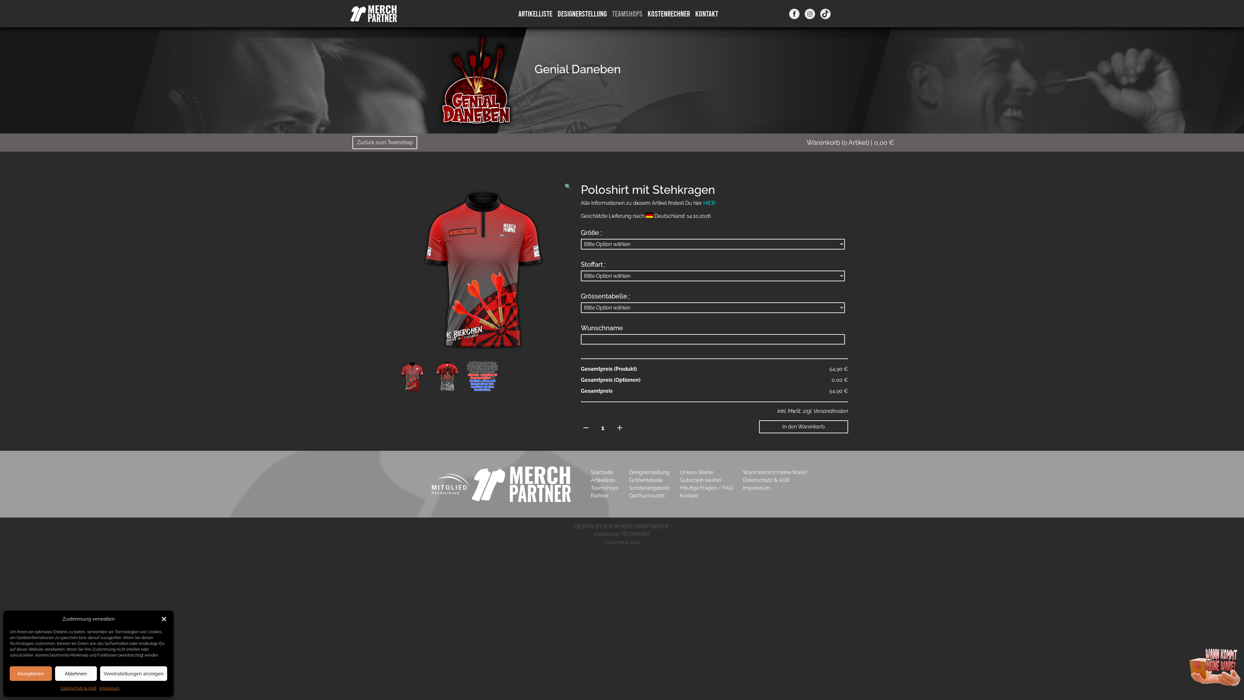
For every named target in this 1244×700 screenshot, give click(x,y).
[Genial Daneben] (476, 79)
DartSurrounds (647, 496)
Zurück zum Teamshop (385, 142)
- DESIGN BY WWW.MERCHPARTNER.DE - (622, 526)
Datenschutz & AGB (78, 688)
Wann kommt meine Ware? (775, 472)
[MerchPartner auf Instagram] (810, 13)
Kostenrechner (669, 13)
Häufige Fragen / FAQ (706, 488)
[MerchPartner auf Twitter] (825, 13)
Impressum (109, 688)
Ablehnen (76, 674)
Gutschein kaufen (700, 480)
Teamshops (627, 13)
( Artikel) (850, 142)
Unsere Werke (697, 472)
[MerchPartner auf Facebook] (794, 13)
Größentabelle (646, 480)
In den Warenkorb (803, 427)
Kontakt (706, 13)
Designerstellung (649, 472)
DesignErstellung (582, 13)
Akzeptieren (30, 674)
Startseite (602, 472)
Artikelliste (535, 13)
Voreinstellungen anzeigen (134, 674)
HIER (709, 203)
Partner (599, 496)
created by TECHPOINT (622, 534)
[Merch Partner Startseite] (521, 484)
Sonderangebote (649, 488)
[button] (164, 619)
